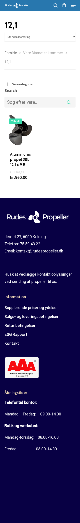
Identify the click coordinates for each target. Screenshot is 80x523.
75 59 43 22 (30, 243)
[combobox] (40, 102)
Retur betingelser (20, 325)
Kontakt (11, 343)
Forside (10, 53)
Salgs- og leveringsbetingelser (31, 316)
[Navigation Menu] (73, 5)
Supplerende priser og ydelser (31, 307)
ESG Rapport (15, 334)
